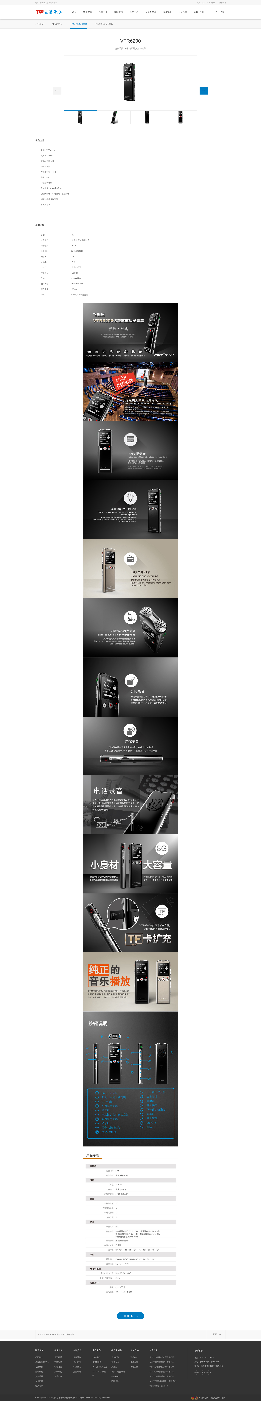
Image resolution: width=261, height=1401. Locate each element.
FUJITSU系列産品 (104, 24)
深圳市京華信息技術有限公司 (162, 1372)
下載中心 (134, 1357)
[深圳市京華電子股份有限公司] (49, 12)
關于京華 (87, 12)
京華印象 (58, 1376)
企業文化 (103, 12)
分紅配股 (115, 1376)
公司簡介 (39, 1357)
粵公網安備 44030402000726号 (212, 1398)
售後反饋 (134, 1367)
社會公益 (58, 1367)
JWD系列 (39, 24)
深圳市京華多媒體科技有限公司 (163, 1381)
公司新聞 (77, 1362)
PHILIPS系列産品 (78, 24)
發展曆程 (39, 1367)
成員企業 (182, 12)
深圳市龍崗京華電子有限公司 (162, 1362)
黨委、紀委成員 (118, 1372)
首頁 (74, 12)
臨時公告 (115, 1381)
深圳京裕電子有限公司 (159, 1386)
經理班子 (115, 1367)
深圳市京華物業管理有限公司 (162, 1357)
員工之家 (201, 3)
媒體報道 (77, 1372)
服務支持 (167, 12)
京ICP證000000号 (102, 1398)
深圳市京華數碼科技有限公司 (162, 1376)
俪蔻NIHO (57, 24)
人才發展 (212, 3)
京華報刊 (58, 1372)
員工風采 (58, 1357)
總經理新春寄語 (42, 1362)
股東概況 (115, 1357)
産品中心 (134, 12)
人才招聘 (39, 1381)
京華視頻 (58, 1362)
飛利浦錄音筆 (68, 1334)
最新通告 (77, 1357)
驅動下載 (128, 1316)
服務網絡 (134, 1362)
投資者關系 (150, 12)
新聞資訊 (118, 12)
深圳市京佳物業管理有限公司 (162, 1367)
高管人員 (115, 1362)
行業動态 (77, 1367)
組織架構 (39, 1372)
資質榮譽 (39, 1376)
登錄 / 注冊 (199, 12)
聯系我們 (222, 3)
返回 (215, 1334)
